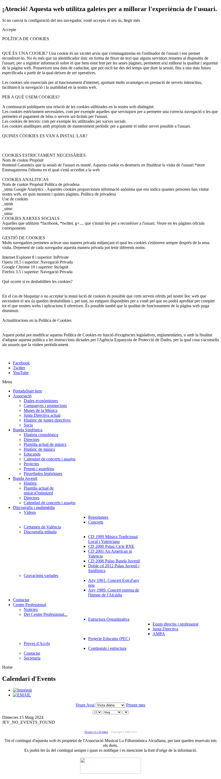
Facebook (21, 363)
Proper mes (135, 705)
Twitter (19, 367)
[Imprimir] (22, 690)
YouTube (21, 372)
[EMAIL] (22, 695)
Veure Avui (85, 705)
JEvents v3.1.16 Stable (96, 732)
